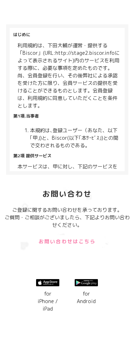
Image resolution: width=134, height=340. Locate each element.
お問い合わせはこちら (67, 241)
